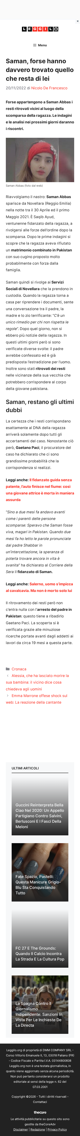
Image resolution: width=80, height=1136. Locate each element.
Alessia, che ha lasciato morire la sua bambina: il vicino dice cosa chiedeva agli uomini (37, 682)
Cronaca (19, 669)
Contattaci (40, 1102)
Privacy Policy (57, 1129)
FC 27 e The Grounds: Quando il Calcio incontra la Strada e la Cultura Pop (40, 953)
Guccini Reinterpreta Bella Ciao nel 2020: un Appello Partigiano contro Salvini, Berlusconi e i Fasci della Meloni (40, 816)
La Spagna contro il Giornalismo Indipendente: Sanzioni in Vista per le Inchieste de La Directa (39, 1014)
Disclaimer (20, 1129)
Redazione (37, 1129)
